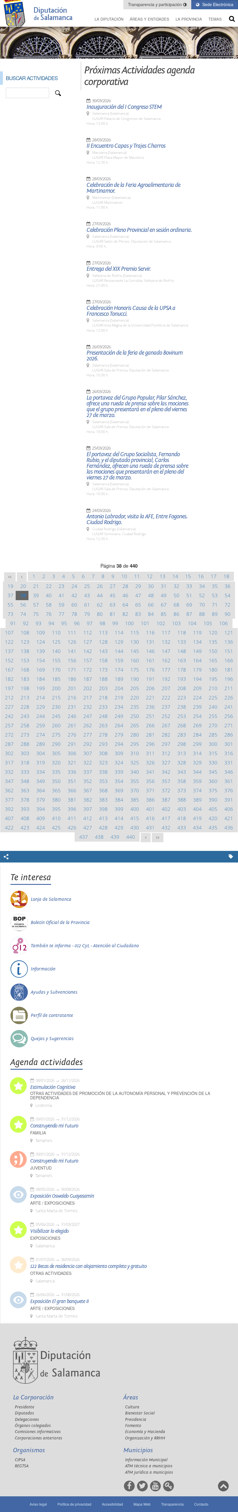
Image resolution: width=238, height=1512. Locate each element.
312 (166, 753)
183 (25, 679)
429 (119, 827)
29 (138, 586)
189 (119, 679)
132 (166, 641)
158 (103, 660)
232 (87, 706)
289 (40, 744)
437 (83, 836)
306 (72, 753)
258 (25, 725)
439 (115, 836)
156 (72, 660)
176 (150, 669)
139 (40, 651)
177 (166, 669)
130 (134, 641)
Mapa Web (142, 1504)
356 (150, 781)
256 (228, 716)
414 (119, 818)
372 (166, 790)
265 (134, 725)
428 (103, 827)
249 (119, 716)
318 (25, 762)
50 (176, 595)
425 (56, 827)
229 (40, 706)
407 (9, 818)
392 (9, 809)
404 (197, 809)
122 (9, 641)
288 (25, 744)
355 (134, 781)
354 (119, 781)
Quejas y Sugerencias (52, 1038)
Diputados (24, 1413)
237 (166, 706)
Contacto (201, 1504)
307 (87, 753)
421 (228, 818)
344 (197, 771)
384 (119, 799)
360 (213, 781)
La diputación (109, 19)
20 (23, 586)
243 (25, 716)
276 (72, 734)
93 (39, 623)
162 (166, 660)
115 (134, 632)
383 (103, 799)
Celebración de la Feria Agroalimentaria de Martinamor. (133, 188)
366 (72, 790)
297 (166, 744)
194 (197, 679)
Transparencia (172, 1504)
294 (119, 744)
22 (49, 586)
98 (102, 623)
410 (56, 818)
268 (181, 725)
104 (192, 623)
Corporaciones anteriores (38, 1438)
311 (150, 753)
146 (150, 651)
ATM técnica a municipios (148, 1466)
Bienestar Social (140, 1413)
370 (134, 790)
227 (9, 706)
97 (90, 623)
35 (215, 586)
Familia (38, 1133)
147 (166, 651)
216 (72, 697)
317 (9, 762)
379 (40, 799)
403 (181, 809)
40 (49, 595)
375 (213, 790)
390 (213, 799)
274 (40, 734)
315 (213, 753)
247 (87, 716)
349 (40, 781)
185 (56, 679)
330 (213, 762)
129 (119, 641)
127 (87, 641)
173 (103, 669)
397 (87, 809)
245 (56, 716)
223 (181, 697)
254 (197, 716)
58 (49, 604)
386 (150, 799)
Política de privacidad (74, 1504)
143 (103, 651)
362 (9, 790)
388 (181, 799)
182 (9, 679)
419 (197, 818)
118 (181, 632)
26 (100, 586)
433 (181, 827)
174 (119, 669)
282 (166, 734)
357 (166, 781)
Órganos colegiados (33, 1425)
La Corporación (33, 1397)
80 (100, 614)
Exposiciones (45, 1238)
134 (197, 641)
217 (87, 697)
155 (56, 660)
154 (40, 660)
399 (119, 809)
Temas (215, 19)
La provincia (189, 19)
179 (197, 669)
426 (72, 827)
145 (134, 651)
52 (202, 595)
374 (197, 790)
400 (134, 809)
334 (40, 771)
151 (228, 651)
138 (25, 651)
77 (61, 614)
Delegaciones (27, 1419)
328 (181, 762)
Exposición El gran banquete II (59, 1301)
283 (181, 734)
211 (228, 688)
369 (119, 790)
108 (25, 632)
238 (181, 706)
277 (87, 734)
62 (100, 604)
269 (197, 725)
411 (72, 818)
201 (72, 688)
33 (189, 586)
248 (103, 716)
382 (87, 799)
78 (74, 614)
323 (103, 762)
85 (164, 614)
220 (134, 697)
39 (36, 595)
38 (23, 595)
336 (72, 771)
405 (213, 809)
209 (197, 688)
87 (189, 614)
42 (74, 595)
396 (72, 809)
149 (197, 651)
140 (56, 651)
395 (56, 809)
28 (125, 586)
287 (9, 744)
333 (25, 771)
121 (228, 632)
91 (13, 623)
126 (72, 641)
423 (25, 827)
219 (119, 697)
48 (151, 595)
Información (43, 969)
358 (181, 781)
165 (213, 660)
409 (40, 818)
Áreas (130, 1397)
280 (134, 734)
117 (166, 632)
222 (166, 697)
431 (150, 827)
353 (103, 781)
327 (166, 762)
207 (166, 688)
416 (150, 818)
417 (166, 818)
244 (40, 716)
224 (197, 697)
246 (72, 716)
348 (25, 781)
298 (181, 744)
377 (9, 799)
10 (124, 576)
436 (228, 827)
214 (40, 697)
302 (9, 753)
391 (228, 799)
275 (56, 734)
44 (100, 595)
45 (113, 595)
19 (10, 586)
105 (207, 623)
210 (213, 688)
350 (56, 781)
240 (213, 706)
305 (56, 753)
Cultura (132, 1407)
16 (201, 576)
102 (160, 623)
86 (176, 614)
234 (119, 706)
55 (10, 604)
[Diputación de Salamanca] (39, 13)
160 (134, 660)
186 (72, 679)
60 (74, 604)
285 (213, 734)
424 (40, 827)
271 (228, 725)
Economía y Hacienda (145, 1431)
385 (134, 799)
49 (164, 595)
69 (189, 604)
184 (40, 679)
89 (215, 614)
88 (202, 614)
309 (119, 753)
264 (119, 725)
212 (9, 697)
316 (228, 753)
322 (87, 762)
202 (87, 688)
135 (213, 641)
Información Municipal (146, 1459)
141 (72, 651)
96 (77, 623)
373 (181, 790)
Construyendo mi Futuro (54, 1126)
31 (164, 586)
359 (197, 781)
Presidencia (135, 1419)
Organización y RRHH (145, 1438)
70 (202, 604)
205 (134, 688)
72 (227, 604)
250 (134, 716)
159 (119, 660)
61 (87, 604)
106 (223, 623)
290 (56, 744)
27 (113, 586)
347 (9, 781)
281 (150, 734)
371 (150, 790)
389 (197, 799)
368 (103, 790)
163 (181, 660)
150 (213, 651)
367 (87, 790)
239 (197, 706)
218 (103, 697)
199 (40, 688)
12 (150, 576)
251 (150, 716)
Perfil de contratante (52, 1015)
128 (103, 641)
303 (25, 753)
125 (56, 641)
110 (56, 632)
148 (181, 651)
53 (215, 595)
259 (40, 725)
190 (134, 679)
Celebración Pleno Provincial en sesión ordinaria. (139, 230)
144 (119, 651)
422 (9, 827)
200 (56, 688)
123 (25, 641)
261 (72, 725)
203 (103, 688)
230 (56, 706)
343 (181, 771)
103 (176, 623)
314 (197, 753)
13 (162, 576)
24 (74, 586)
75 (36, 614)
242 (9, 716)
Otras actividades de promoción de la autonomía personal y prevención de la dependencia (120, 1095)
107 (9, 632)
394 (40, 809)
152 (9, 660)
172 (87, 669)
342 (166, 771)
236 (150, 706)
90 (227, 614)
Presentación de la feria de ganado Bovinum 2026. (134, 356)
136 (228, 641)
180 (213, 669)
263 (103, 725)
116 (150, 632)
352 (87, 781)
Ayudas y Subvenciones (54, 992)
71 (215, 604)
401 (150, 809)
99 (115, 623)
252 (166, 716)
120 (213, 632)
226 (228, 697)
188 (103, 679)
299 (197, 744)
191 (150, 679)
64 (125, 604)
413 (103, 818)
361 (228, 781)
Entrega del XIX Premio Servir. (118, 269)
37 (10, 595)
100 (129, 623)
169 (40, 669)
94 (51, 623)
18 (226, 576)
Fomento (133, 1425)
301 (228, 744)
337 (87, 771)
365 (56, 790)
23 (61, 586)
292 (87, 744)
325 (134, 762)
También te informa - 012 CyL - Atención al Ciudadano (85, 945)
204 (119, 688)
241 (228, 706)
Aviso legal (38, 1504)
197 (9, 688)
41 (61, 595)
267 (166, 725)
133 (181, 641)
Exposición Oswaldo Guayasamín (62, 1196)
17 (214, 576)
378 (25, 799)
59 (61, 604)
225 (213, 697)
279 (119, 734)
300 (213, 744)
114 (119, 632)
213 (25, 697)
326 (150, 762)
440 (130, 836)
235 (134, 706)
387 (166, 799)
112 (87, 632)
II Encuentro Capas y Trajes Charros (125, 146)
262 (87, 725)
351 (72, 781)
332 (9, 771)
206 (150, 688)
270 (213, 725)
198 (25, 688)
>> (157, 837)
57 (36, 604)
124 (40, 641)
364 (40, 790)
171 (72, 669)
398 (103, 809)
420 (213, 818)
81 (113, 614)
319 (40, 762)
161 (150, 660)
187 (87, 679)
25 (87, 586)
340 (134, 771)
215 (56, 697)
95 (64, 623)
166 (228, 660)
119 (197, 632)
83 (138, 614)
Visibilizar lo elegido (49, 1231)
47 (138, 595)
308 (103, 753)
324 (119, 762)
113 (103, 632)
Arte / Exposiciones (52, 1203)
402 (166, 809)
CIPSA (20, 1459)
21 (36, 586)
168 (25, 669)
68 (176, 604)
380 (56, 799)
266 (150, 725)
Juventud (41, 1168)
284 (197, 734)
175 (134, 669)
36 (227, 586)
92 (26, 623)
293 (103, 744)
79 (87, 614)
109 (40, 632)
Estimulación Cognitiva (52, 1087)
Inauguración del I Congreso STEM (124, 107)
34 (202, 586)
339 (119, 771)
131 (150, 641)
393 (25, 809)
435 (213, 827)
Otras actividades (50, 1273)
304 (40, 753)
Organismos (29, 1450)
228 (25, 706)
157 (87, 660)
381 (72, 799)
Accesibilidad (112, 1504)
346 (228, 771)
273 (25, 734)
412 (87, 818)
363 (25, 790)
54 (227, 595)
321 (72, 762)
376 (228, 790)
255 (213, 716)
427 (87, 827)
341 (150, 771)
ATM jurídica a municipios (149, 1472)
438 (99, 836)
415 (134, 818)
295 (134, 744)
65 (138, 604)
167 (9, 669)
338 (103, 771)
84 (151, 614)
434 (197, 827)
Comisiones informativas (38, 1431)
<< (10, 577)
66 (151, 604)
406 (228, 809)
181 (228, 669)
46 (125, 595)
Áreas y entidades (149, 19)
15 (188, 576)
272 (9, 734)
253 (181, 716)
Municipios (138, 1450)
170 (56, 669)
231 (72, 706)
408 (25, 818)
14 (175, 576)
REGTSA (21, 1466)
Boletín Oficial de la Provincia (60, 922)
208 (181, 688)
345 (213, 771)
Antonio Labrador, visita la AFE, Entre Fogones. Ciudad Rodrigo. (136, 519)
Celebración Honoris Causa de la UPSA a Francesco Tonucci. (130, 311)
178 (181, 669)
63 (113, 604)
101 (145, 623)
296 (150, 744)
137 (9, 651)
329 (197, 762)
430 (134, 827)
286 (228, 734)
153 (25, 660)
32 (176, 586)
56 (23, 604)
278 (103, 734)
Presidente (24, 1407)
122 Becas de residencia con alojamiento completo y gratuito (88, 1266)
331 (228, 762)
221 (150, 697)
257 (9, 725)
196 (228, 679)
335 (56, 771)
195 (213, 679)
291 (72, 744)
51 (189, 595)
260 (56, 725)
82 (125, 614)
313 (181, 753)
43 (87, 595)
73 (10, 614)
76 (49, 614)
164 (197, 660)
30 (151, 586)
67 (164, 604)
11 (137, 576)
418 (181, 818)
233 (103, 706)
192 (166, 679)
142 (87, 651)
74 (23, 614)
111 (72, 632)
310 (134, 753)
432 (166, 827)
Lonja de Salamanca (51, 899)
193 (181, 679)
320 (56, 762)
